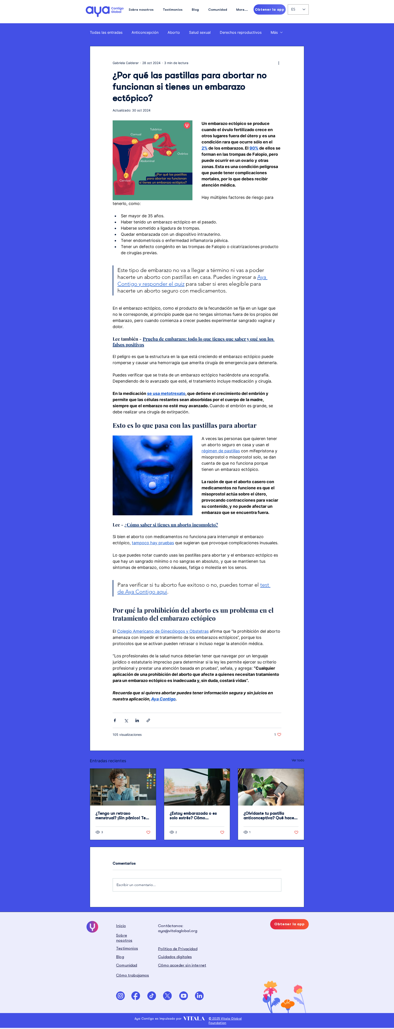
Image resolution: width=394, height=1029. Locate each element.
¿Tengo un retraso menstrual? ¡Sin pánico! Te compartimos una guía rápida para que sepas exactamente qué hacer (121, 815)
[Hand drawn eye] (104, 11)
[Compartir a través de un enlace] (148, 720)
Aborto (174, 32)
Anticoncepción (145, 32)
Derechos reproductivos (241, 32)
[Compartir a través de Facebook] (115, 720)
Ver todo (298, 760)
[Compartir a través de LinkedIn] (137, 720)
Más (274, 32)
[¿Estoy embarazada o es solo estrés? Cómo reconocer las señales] (197, 787)
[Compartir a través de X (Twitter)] (126, 720)
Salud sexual (200, 32)
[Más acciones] (278, 62)
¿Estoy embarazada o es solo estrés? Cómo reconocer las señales (193, 815)
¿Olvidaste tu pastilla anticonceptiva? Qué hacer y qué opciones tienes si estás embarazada (270, 815)
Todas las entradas (106, 32)
